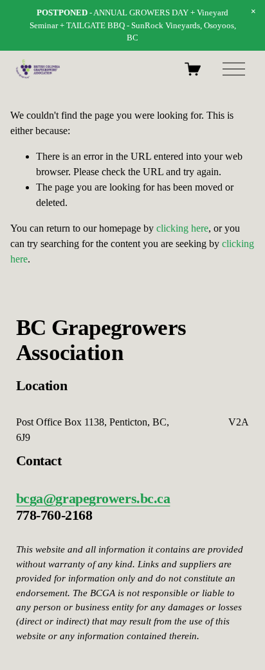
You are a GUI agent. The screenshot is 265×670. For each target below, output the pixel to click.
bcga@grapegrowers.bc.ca (93, 498)
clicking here (182, 228)
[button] (253, 11)
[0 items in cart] (193, 69)
